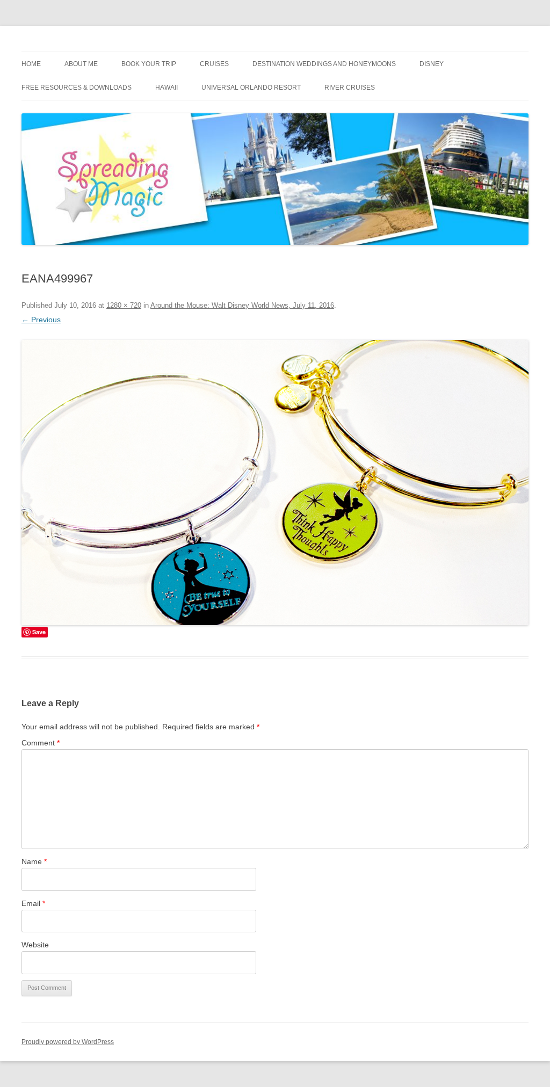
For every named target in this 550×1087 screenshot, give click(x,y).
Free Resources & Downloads (76, 87)
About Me (81, 64)
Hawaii (166, 87)
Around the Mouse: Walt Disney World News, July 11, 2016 (242, 305)
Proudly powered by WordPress (67, 1042)
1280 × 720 (123, 305)
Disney (431, 64)
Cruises (214, 64)
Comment (40, 742)
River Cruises (349, 87)
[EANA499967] (275, 482)
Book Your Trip (148, 64)
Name (34, 861)
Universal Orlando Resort (251, 87)
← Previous (41, 319)
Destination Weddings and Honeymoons (324, 64)
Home (31, 64)
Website (35, 944)
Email (33, 903)
